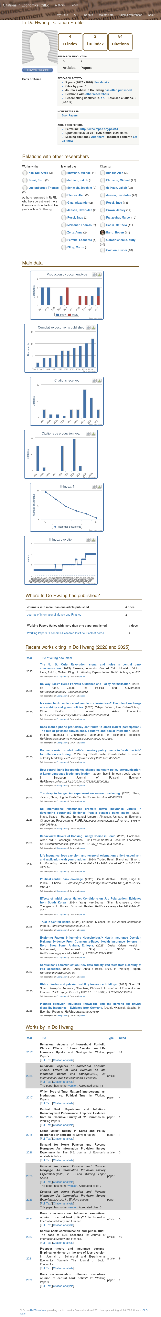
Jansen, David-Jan (79, 210)
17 (102, 98)
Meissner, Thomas (79, 225)
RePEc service (38, 1310)
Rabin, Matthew (116, 225)
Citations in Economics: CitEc (26, 4)
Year (29, 658)
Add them (97, 137)
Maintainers (106, 15)
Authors (60, 5)
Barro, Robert (115, 232)
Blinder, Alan (75, 195)
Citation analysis (63, 1060)
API (76, 15)
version (72, 1085)
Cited (122, 1038)
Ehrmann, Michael (79, 173)
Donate (88, 15)
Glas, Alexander (78, 202)
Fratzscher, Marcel (118, 217)
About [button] (152, 15)
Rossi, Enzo (36, 180)
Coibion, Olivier (116, 250)
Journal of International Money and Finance (54, 614)
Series (74, 5)
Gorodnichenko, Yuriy (120, 240)
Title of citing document (56, 658)
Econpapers (62, 676)
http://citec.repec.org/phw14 (99, 129)
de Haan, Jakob (77, 180)
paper (82, 676)
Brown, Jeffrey (115, 210)
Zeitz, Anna (74, 232)
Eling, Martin (75, 247)
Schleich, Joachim (79, 187)
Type (110, 1038)
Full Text (46, 1060)
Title (43, 1038)
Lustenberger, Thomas (43, 187)
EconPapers (70, 115)
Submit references (130, 15)
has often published (118, 90)
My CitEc (62, 15)
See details (101, 82)
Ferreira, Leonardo (79, 240)
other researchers (97, 94)
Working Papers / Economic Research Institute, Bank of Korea (65, 633)
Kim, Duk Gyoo (38, 173)
